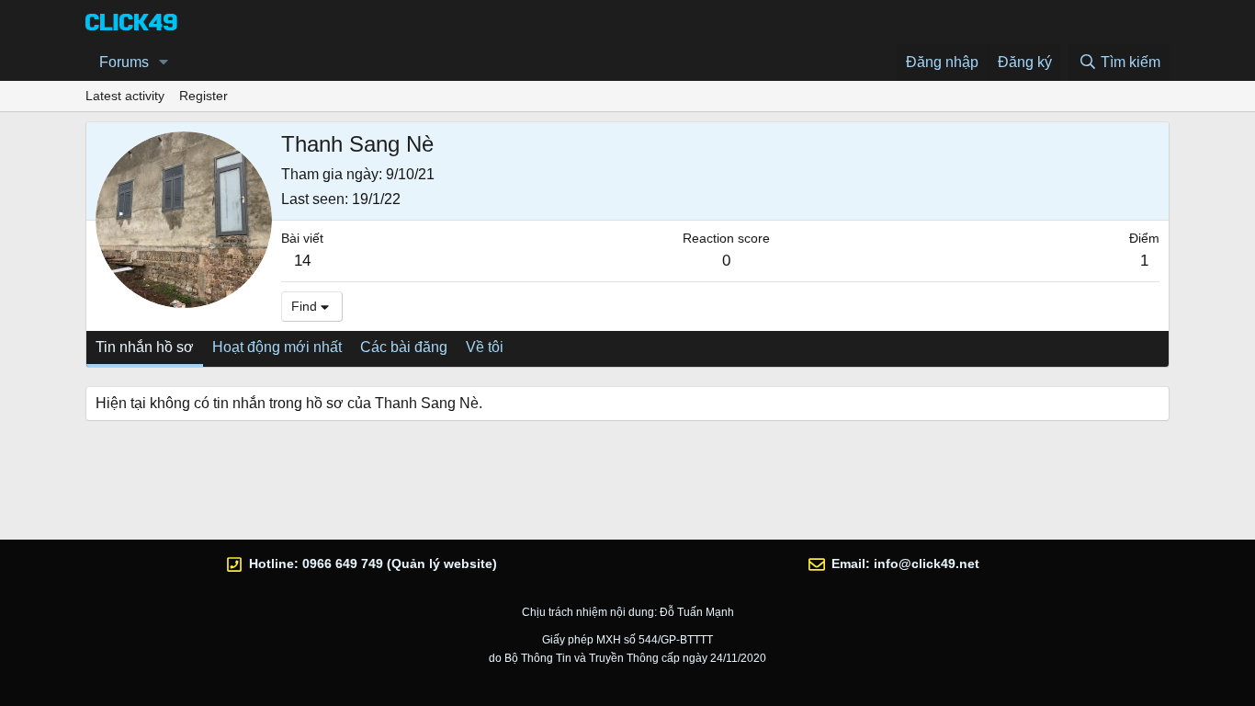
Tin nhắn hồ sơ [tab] (145, 347)
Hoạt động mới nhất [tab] (277, 347)
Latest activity (124, 95)
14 (302, 260)
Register (203, 95)
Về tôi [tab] (484, 347)
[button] (164, 62)
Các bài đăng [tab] (403, 347)
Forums (124, 62)
